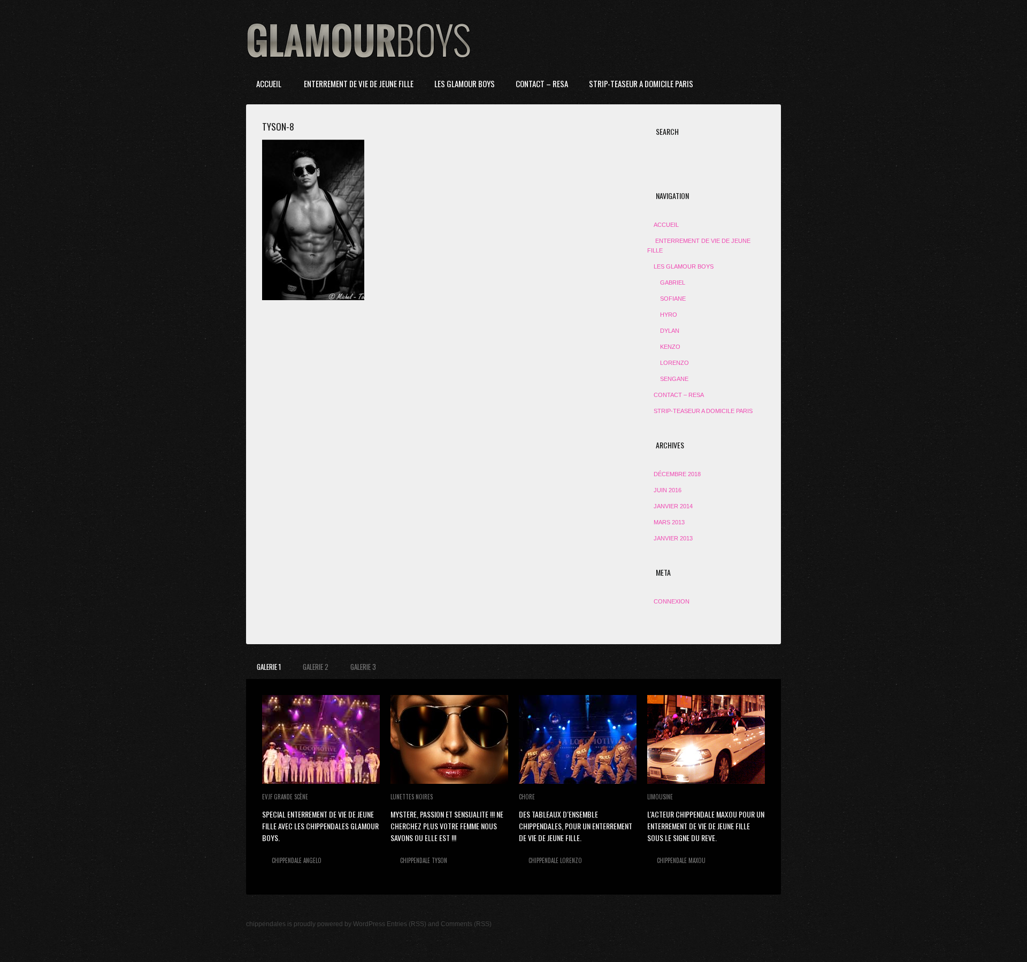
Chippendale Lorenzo (555, 860)
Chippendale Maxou (681, 860)
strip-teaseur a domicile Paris (641, 83)
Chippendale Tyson (423, 860)
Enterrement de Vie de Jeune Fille (357, 83)
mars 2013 (669, 522)
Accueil (268, 83)
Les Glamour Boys (464, 83)
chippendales (266, 924)
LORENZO (674, 363)
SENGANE (674, 379)
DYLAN (669, 330)
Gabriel (672, 282)
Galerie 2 (315, 666)
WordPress (369, 924)
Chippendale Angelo (296, 860)
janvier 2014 (673, 506)
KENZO (670, 346)
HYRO (668, 314)
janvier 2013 (673, 538)
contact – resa (542, 83)
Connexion (671, 601)
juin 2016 (667, 490)
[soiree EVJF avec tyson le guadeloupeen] (449, 739)
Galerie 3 (363, 666)
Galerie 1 (269, 666)
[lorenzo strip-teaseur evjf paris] (578, 739)
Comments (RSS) (466, 924)
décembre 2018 (677, 474)
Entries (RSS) (406, 924)
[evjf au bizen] (321, 739)
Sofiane (673, 298)
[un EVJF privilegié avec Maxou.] (706, 739)
